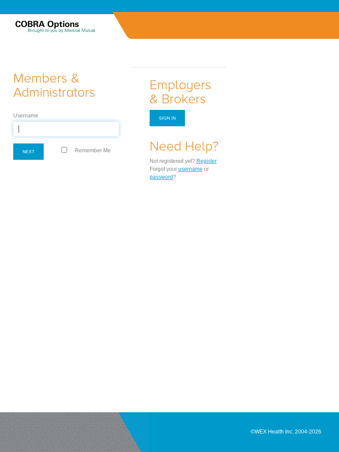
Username (25, 115)
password (161, 177)
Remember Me (93, 150)
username (190, 169)
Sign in (167, 118)
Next (28, 151)
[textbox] (66, 128)
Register (206, 161)
